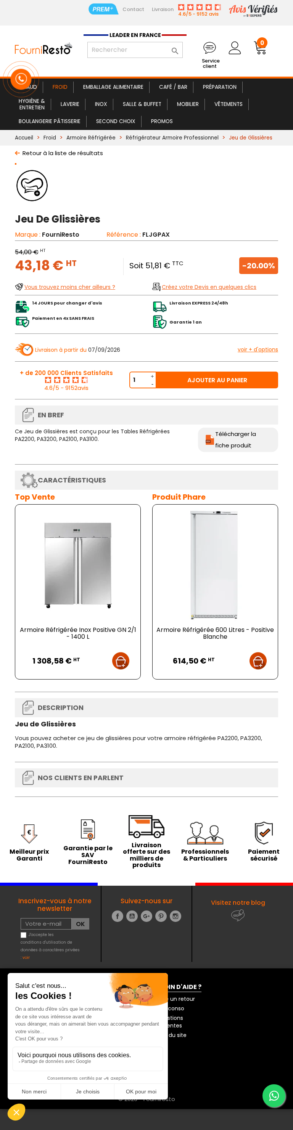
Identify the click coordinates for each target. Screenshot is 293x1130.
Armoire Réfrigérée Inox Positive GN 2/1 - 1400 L (78, 633)
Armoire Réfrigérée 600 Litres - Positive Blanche (215, 633)
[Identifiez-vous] (234, 47)
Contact (133, 9)
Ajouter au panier (217, 380)
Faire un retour (175, 999)
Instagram (175, 916)
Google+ (146, 916)
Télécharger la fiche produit (235, 439)
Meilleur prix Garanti (29, 855)
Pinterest (161, 916)
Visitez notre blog (238, 902)
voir (26, 957)
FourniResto (60, 234)
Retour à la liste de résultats (63, 153)
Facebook (117, 916)
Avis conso (170, 1008)
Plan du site (171, 1035)
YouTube (132, 916)
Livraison (163, 9)
